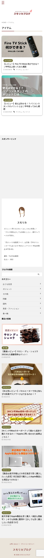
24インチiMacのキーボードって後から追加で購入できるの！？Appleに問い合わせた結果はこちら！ (22, 434)
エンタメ (26, 69)
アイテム (19, 69)
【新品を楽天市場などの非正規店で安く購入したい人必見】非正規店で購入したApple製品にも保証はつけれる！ (22, 476)
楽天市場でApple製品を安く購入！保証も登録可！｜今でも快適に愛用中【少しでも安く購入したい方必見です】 (22, 519)
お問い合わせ (14, 544)
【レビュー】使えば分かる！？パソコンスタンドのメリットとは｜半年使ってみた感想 (21, 106)
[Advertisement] (22, 170)
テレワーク (26, 112)
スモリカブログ (22, 549)
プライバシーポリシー (27, 544)
